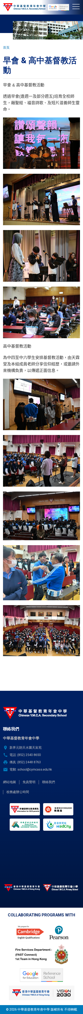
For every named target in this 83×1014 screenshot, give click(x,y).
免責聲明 (29, 782)
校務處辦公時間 (17, 792)
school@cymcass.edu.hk (34, 769)
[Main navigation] (77, 7)
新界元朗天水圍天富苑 (25, 748)
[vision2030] (41, 993)
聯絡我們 (48, 782)
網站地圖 (9, 782)
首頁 (6, 47)
